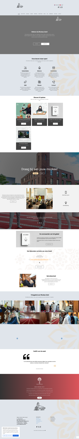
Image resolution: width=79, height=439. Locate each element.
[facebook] (39, 222)
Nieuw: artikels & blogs (39, 119)
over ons (35, 173)
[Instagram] (61, 7)
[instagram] (41, 222)
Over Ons (55, 13)
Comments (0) (26, 121)
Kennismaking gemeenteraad (23, 119)
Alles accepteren (16, 435)
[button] (39, 262)
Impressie (35, 13)
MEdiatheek (39, 266)
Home (19, 13)
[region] (11, 432)
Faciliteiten (23, 13)
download (49, 244)
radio (40, 397)
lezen (23, 123)
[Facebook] (58, 7)
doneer (42, 173)
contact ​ (45, 43)
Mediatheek (40, 13)
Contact (59, 13)
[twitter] (60, 7)
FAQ (47, 13)
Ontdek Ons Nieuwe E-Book (55, 119)
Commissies (51, 13)
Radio (45, 13)
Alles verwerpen (10, 435)
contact (13, 201)
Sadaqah (27, 13)
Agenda (31, 13)
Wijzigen (4, 435)
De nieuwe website (23, 143)
